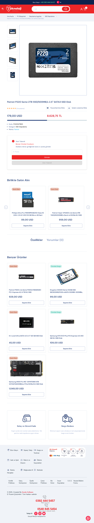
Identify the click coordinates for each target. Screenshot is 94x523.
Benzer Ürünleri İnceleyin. (25, 144)
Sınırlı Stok (16, 189)
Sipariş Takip (28, 450)
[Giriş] (81, 10)
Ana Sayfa (10, 16)
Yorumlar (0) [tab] (55, 240)
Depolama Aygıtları (35, 16)
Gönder (47, 157)
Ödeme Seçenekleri (38, 461)
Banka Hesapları (11, 471)
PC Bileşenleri (21, 16)
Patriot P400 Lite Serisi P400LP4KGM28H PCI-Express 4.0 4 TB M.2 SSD (25, 291)
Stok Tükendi (47, 163)
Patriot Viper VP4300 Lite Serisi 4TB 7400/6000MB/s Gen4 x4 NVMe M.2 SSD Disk (66, 214)
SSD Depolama (49, 16)
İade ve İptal (14, 460)
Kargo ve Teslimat (38, 451)
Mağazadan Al (28, 470)
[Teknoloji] (17, 9)
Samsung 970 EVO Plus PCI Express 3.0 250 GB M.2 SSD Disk (66, 337)
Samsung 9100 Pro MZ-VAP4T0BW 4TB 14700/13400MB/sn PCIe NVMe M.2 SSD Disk (26, 383)
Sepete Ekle (27, 226)
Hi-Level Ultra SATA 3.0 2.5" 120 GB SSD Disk (26, 336)
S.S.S (70, 481)
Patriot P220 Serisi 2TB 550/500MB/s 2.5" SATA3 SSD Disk (25, 18)
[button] (6, 207)
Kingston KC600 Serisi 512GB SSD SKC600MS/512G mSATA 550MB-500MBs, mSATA (66, 291)
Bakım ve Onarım (25, 461)
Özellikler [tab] (36, 240)
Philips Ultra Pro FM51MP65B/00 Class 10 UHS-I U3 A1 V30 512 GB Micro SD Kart (28, 214)
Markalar (40, 470)
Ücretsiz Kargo (56, 266)
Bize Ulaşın (14, 450)
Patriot (16, 129)
